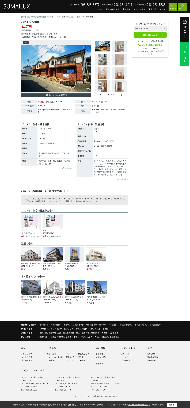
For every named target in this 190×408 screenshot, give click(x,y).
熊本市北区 (68, 325)
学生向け (81, 357)
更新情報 (99, 363)
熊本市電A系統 (55, 333)
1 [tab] (108, 94)
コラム (98, 360)
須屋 (66, 329)
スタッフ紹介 (139, 9)
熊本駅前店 (151, 354)
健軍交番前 (114, 337)
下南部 (105, 329)
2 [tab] (111, 94)
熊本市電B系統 (93, 333)
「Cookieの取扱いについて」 (138, 405)
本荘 (91, 329)
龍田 (85, 329)
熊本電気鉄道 (68, 333)
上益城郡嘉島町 (139, 325)
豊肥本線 (95, 109)
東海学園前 (43, 337)
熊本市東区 (57, 325)
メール (162, 9)
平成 (102, 109)
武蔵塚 (53, 337)
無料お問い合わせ (150, 35)
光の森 (68, 337)
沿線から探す (26, 354)
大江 (72, 329)
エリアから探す (27, 357)
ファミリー (70, 360)
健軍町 (105, 337)
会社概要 (126, 9)
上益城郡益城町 (124, 325)
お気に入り (182, 8)
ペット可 (69, 354)
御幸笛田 (39, 34)
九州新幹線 (113, 333)
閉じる (172, 405)
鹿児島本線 (81, 333)
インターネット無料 (55, 357)
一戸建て (81, 360)
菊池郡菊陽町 (91, 325)
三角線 (105, 333)
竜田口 (61, 337)
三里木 (97, 337)
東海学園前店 (152, 360)
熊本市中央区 (44, 325)
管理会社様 (125, 360)
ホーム (100, 9)
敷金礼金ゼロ (83, 354)
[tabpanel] (111, 66)
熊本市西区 (103, 325)
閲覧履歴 (173, 8)
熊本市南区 (31, 34)
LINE (185, 56)
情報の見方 (69, 168)
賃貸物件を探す (112, 9)
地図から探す (26, 360)
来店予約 (152, 9)
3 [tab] (113, 94)
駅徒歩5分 (70, 357)
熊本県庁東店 (152, 357)
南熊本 (79, 329)
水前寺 (59, 329)
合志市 (113, 325)
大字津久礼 (44, 329)
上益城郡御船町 (154, 325)
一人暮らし (51, 360)
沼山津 (98, 329)
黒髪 (53, 329)
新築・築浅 (51, 354)
